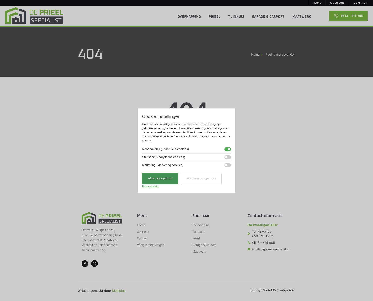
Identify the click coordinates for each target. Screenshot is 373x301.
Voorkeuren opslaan (201, 178)
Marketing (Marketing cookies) (162, 165)
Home (317, 3)
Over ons (337, 3)
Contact (360, 3)
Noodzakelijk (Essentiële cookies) (165, 149)
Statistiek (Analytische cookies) (163, 157)
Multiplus (118, 290)
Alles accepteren (160, 178)
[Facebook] (85, 263)
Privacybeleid (150, 186)
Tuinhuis (236, 16)
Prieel (214, 16)
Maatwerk (301, 16)
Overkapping (189, 16)
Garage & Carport (268, 16)
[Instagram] (94, 263)
